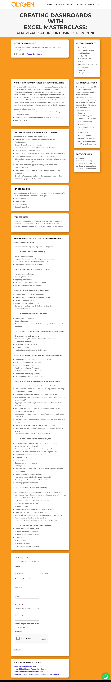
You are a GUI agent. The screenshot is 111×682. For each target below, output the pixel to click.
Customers (81, 4)
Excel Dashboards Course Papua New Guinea (32, 672)
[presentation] (31, 638)
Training (58, 4)
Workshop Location (22, 558)
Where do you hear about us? (27, 624)
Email (18, 596)
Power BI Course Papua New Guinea (28, 666)
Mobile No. (19, 615)
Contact (92, 4)
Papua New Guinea (34, 54)
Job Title (19, 588)
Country (19, 605)
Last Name (44, 573)
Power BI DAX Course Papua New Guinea (30, 669)
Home (49, 4)
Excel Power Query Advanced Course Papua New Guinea (36, 674)
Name (18, 566)
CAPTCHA (19, 632)
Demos (70, 4)
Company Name (22, 579)
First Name (19, 573)
